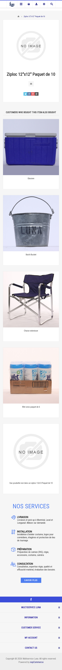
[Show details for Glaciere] (31, 147)
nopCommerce (37, 662)
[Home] (18, 16)
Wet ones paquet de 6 (31, 407)
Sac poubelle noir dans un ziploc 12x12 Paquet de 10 (31, 483)
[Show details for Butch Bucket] (31, 223)
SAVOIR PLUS (30, 580)
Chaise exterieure (31, 331)
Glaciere (31, 178)
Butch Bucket (31, 254)
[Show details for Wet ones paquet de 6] (31, 375)
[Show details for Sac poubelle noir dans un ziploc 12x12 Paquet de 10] (31, 452)
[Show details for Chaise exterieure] (31, 299)
